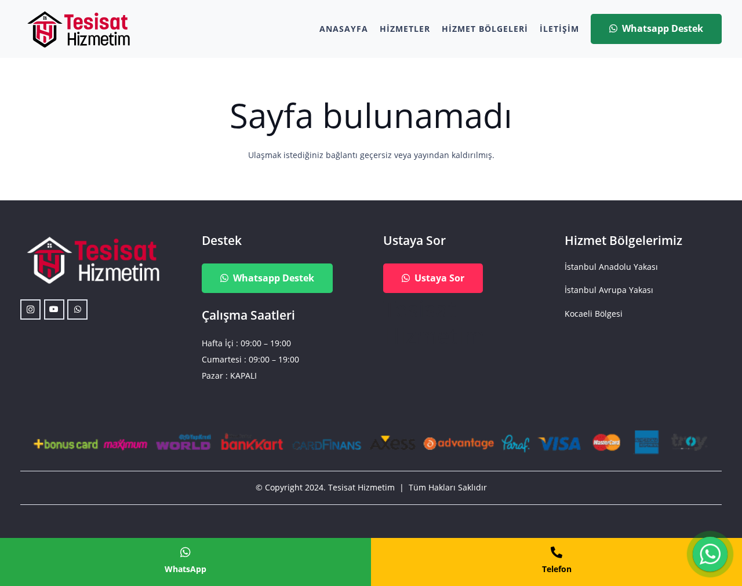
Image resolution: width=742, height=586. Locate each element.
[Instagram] (30, 309)
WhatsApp (185, 568)
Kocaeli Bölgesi (594, 313)
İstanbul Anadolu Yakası (611, 266)
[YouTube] (54, 309)
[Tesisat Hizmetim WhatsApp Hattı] (710, 555)
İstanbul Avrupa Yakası (609, 289)
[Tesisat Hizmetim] (78, 29)
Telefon (557, 568)
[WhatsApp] (77, 309)
